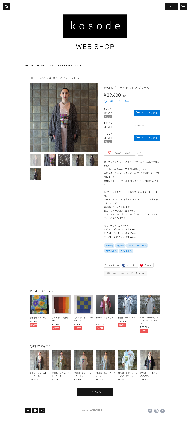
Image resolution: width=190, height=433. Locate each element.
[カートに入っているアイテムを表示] (183, 6)
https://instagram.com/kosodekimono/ (156, 411)
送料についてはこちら (118, 101)
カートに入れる (149, 112)
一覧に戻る (95, 392)
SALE (78, 65)
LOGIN (171, 6)
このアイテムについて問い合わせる (127, 273)
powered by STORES (92, 410)
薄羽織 (42, 78)
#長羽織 (120, 245)
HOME (29, 65)
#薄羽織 (109, 245)
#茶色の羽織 (111, 251)
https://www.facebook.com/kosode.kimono (150, 411)
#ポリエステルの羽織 (137, 245)
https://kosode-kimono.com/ (162, 411)
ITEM (52, 65)
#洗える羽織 (126, 251)
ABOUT (41, 65)
